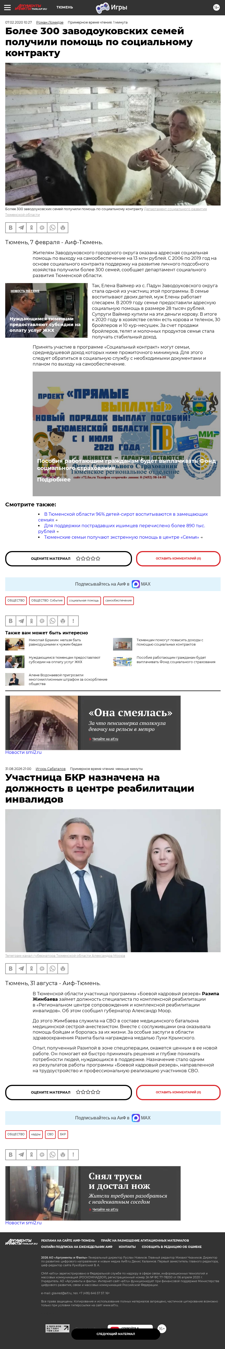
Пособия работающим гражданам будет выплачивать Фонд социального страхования (126, 464)
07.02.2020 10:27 (18, 22)
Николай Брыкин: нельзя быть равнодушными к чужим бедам (55, 642)
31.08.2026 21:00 (18, 769)
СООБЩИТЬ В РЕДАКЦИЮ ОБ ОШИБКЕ (172, 1247)
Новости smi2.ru (23, 752)
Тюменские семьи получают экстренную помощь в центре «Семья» (121, 537)
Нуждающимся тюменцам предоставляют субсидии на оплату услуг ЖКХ (64, 659)
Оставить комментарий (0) (178, 558)
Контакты (127, 1247)
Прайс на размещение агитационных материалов (145, 1240)
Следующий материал (116, 1334)
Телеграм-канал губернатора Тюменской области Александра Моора (65, 956)
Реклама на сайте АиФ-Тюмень (68, 1240)
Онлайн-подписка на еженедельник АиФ (77, 1247)
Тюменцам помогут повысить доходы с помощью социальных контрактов (170, 642)
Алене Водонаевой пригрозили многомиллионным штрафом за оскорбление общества (68, 679)
